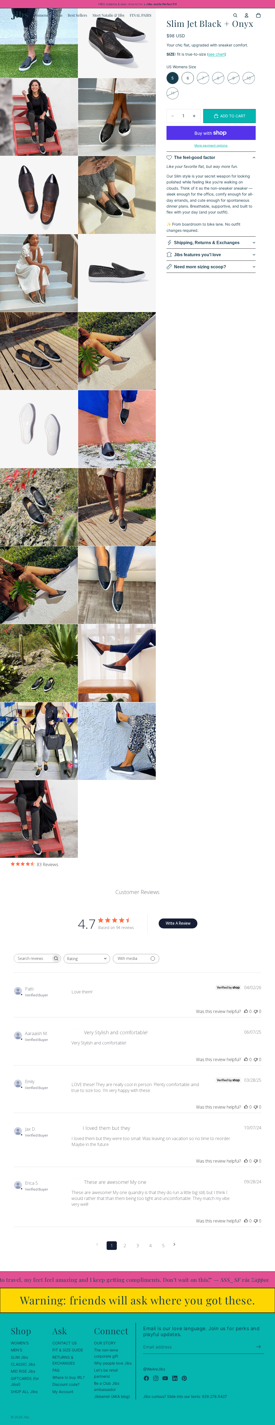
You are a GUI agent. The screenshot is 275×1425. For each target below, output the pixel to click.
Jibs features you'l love (197, 254)
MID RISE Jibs (23, 1371)
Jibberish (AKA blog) (112, 1396)
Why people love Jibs (113, 1363)
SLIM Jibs (19, 1357)
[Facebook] (146, 1378)
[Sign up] (258, 1346)
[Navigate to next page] (176, 1244)
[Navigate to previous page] (99, 1244)
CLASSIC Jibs (23, 1364)
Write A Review (178, 923)
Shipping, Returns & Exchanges (207, 242)
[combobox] (87, 958)
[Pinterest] (184, 1378)
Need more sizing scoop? (200, 267)
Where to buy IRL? (68, 1377)
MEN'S (16, 1350)
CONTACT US (64, 1342)
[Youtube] (165, 1378)
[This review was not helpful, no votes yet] (256, 1011)
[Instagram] (156, 1378)
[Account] (246, 15)
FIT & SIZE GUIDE (67, 1350)
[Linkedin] (175, 1378)
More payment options (210, 145)
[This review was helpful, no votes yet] (246, 1011)
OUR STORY (105, 1342)
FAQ (56, 1370)
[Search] (235, 15)
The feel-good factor (194, 157)
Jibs (26, 1417)
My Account (62, 1391)
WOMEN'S (20, 1342)
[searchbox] (32, 958)
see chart (216, 54)
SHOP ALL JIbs (24, 1391)
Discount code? (65, 1384)
